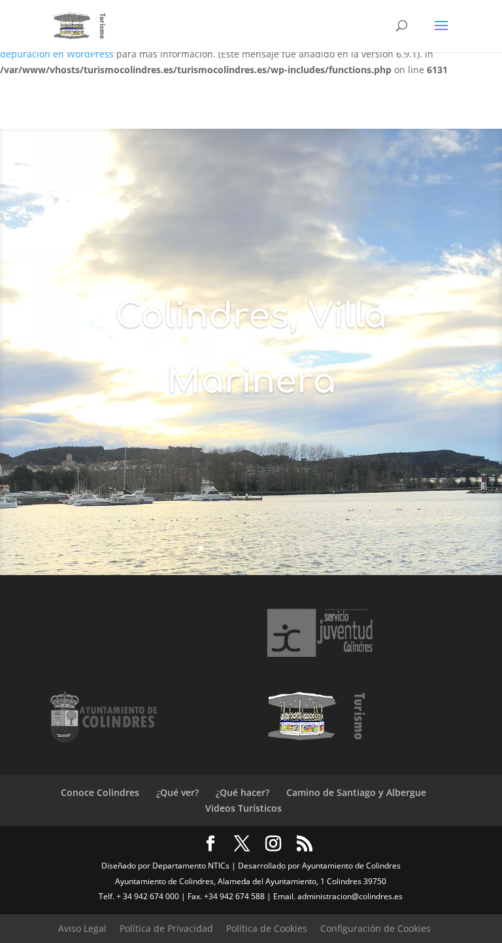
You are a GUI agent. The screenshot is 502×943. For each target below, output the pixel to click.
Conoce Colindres (100, 792)
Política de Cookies (266, 928)
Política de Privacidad (166, 928)
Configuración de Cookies (375, 928)
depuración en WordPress (57, 54)
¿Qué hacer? (242, 792)
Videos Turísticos (243, 808)
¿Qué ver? (177, 792)
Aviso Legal (82, 928)
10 (301, 548)
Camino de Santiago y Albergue (356, 792)
